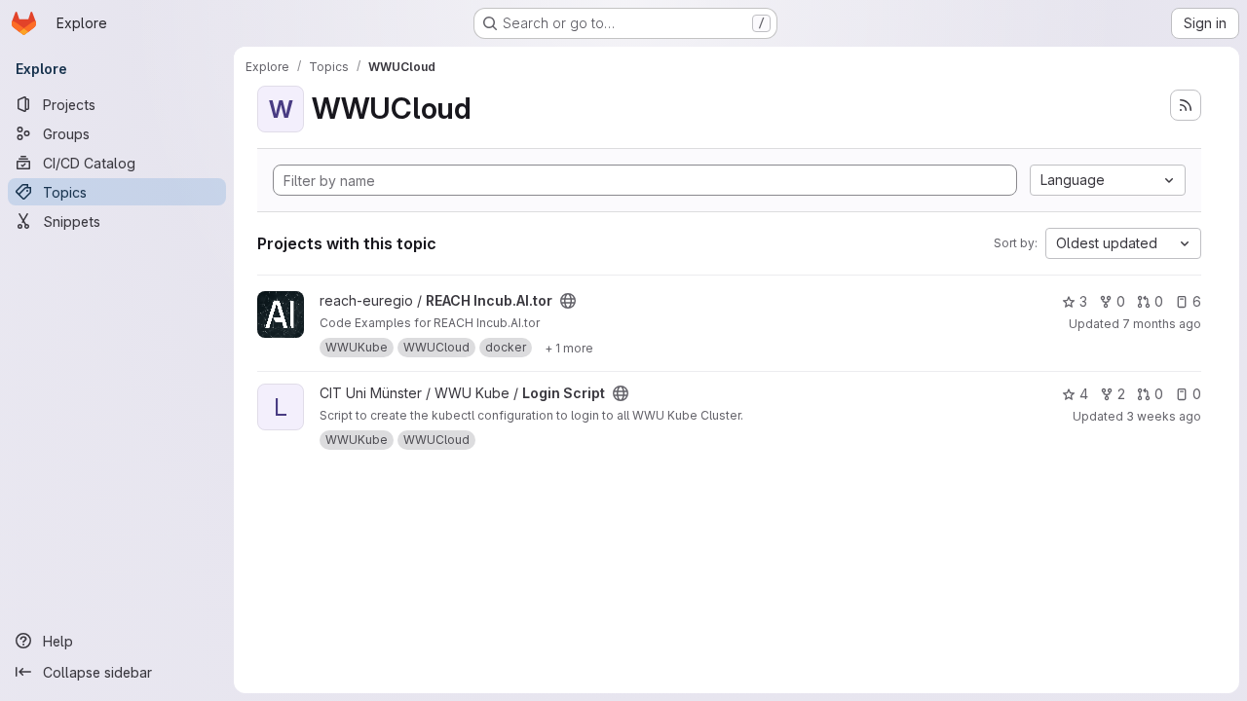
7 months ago (1161, 323)
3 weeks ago (1163, 416)
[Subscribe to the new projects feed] (1185, 105)
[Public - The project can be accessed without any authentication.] (568, 301)
